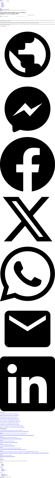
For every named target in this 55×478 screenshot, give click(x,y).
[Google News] (27, 81)
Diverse (2, 10)
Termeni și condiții (3, 474)
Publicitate (2, 470)
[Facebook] (27, 191)
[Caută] (0, 8)
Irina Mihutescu (6, 16)
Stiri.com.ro (2, 459)
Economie (2, 3)
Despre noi (2, 468)
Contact (2, 469)
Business (2, 464)
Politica (2, 4)
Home (2, 2)
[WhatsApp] (27, 301)
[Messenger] (27, 136)
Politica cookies (3, 475)
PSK (3, 477)
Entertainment (3, 5)
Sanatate (2, 6)
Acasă (0, 10)
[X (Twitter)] (27, 246)
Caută (8, 9)
